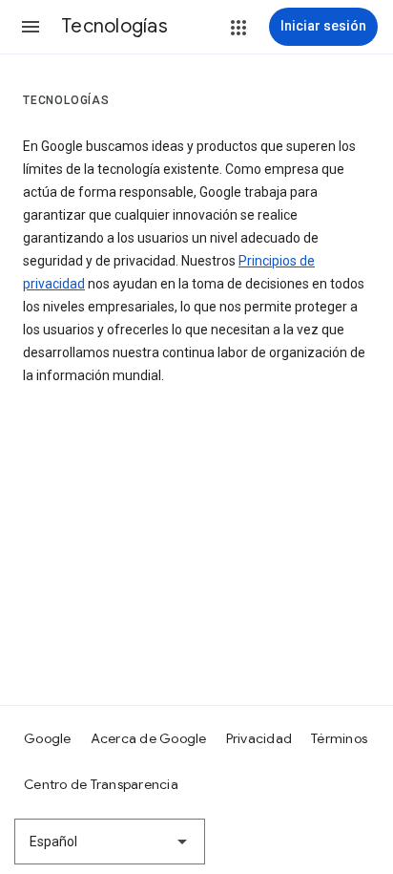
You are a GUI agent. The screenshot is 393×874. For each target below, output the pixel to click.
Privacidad (259, 738)
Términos (339, 738)
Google (48, 738)
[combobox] (109, 841)
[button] (30, 27)
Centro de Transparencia (101, 784)
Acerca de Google (149, 738)
